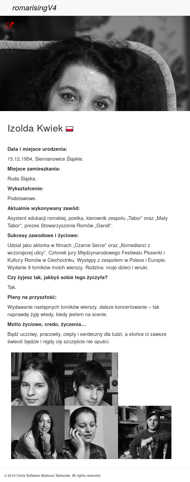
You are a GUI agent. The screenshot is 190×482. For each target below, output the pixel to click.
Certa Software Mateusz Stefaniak (43, 475)
